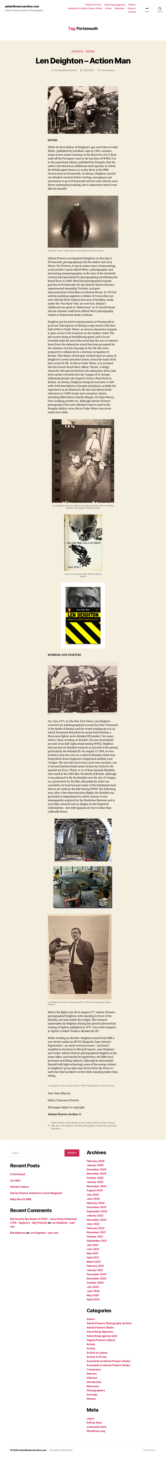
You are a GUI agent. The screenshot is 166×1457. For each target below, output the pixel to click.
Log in (90, 1418)
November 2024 (96, 1186)
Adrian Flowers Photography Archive (109, 1323)
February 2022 (96, 1228)
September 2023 (97, 1211)
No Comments (107, 70)
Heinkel (111, 1123)
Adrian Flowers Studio (100, 1327)
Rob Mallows (18, 1232)
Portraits (77, 51)
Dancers (131, 8)
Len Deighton (67, 1125)
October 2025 (95, 1177)
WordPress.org (96, 1431)
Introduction (94, 1382)
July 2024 (93, 1194)
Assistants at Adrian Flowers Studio (108, 1361)
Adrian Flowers (58, 1123)
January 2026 (95, 1165)
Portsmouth (100, 1125)
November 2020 (96, 1278)
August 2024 (95, 1190)
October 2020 (95, 1282)
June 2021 (93, 1249)
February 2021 (95, 1265)
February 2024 (96, 1203)
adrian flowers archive (75, 1123)
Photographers (96, 1390)
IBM (53, 1125)
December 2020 (96, 1274)
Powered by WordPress (61, 1450)
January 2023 (95, 1215)
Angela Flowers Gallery (101, 1340)
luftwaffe (78, 1125)
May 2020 (93, 1295)
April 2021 (93, 1257)
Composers (94, 1369)
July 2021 (93, 1245)
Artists (108, 8)
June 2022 (93, 1223)
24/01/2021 (89, 70)
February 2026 (96, 1161)
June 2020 (93, 1291)
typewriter (56, 1128)
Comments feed (96, 1426)
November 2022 (96, 1219)
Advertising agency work (102, 1335)
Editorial (92, 1377)
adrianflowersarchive (67, 70)
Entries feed (94, 1422)
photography (88, 1125)
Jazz (58, 1125)
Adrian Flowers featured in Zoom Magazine (36, 1193)
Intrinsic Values (19, 1186)
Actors (91, 1319)
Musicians (120, 8)
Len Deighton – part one (44, 1232)
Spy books (111, 1125)
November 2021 (96, 1232)
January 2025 (95, 1182)
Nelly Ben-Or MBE (21, 1199)
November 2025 (96, 1173)
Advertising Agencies (114, 4)
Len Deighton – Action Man (83, 60)
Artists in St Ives (93, 4)
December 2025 (96, 1169)
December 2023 (96, 1207)
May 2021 (92, 1253)
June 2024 (93, 1198)
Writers (132, 4)
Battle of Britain (93, 1123)
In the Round (17, 1174)
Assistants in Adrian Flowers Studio (85, 8)
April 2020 (93, 1299)
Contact (132, 12)
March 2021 (94, 1261)
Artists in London (97, 1352)
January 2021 (95, 1270)
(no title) (15, 1180)
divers (104, 1123)
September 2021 (97, 1240)
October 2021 (95, 1236)
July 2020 (93, 1286)
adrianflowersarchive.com (22, 6)
